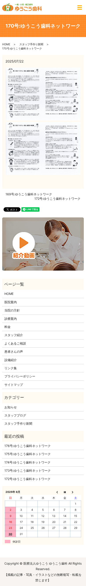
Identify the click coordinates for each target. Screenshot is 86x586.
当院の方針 (12, 310)
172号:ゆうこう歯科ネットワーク (57, 198)
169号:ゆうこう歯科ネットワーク (29, 194)
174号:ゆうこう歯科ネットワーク (27, 462)
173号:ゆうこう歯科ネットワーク (27, 470)
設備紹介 (10, 360)
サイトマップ (13, 384)
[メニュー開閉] (79, 7)
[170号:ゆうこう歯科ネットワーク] (43, 94)
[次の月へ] (75, 492)
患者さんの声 (13, 351)
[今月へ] (64, 492)
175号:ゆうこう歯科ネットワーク (27, 454)
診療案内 (10, 318)
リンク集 (10, 368)
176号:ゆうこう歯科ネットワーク (27, 446)
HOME (6, 44)
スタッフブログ (15, 415)
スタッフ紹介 (13, 335)
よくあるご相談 (15, 343)
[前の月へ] (54, 492)
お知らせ (10, 407)
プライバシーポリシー (19, 376)
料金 (7, 327)
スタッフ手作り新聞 (31, 44)
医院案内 (10, 302)
